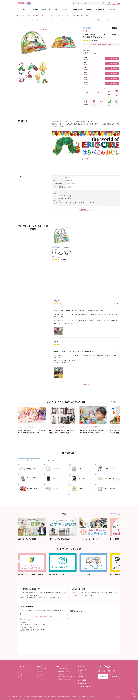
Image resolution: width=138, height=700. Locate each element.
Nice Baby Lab (77, 9)
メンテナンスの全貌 (62, 668)
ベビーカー (20, 674)
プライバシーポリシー (17, 696)
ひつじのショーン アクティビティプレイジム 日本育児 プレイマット (61, 254)
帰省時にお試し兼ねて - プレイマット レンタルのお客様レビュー (74, 351)
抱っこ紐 (39, 674)
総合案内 (46, 696)
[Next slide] (120, 414)
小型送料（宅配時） (71, 183)
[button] (88, 3)
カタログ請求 (112, 9)
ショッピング (46, 9)
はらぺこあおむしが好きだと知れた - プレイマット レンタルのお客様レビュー (78, 310)
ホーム (23, 9)
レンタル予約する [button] (112, 58)
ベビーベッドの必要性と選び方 (64, 679)
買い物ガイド (100, 9)
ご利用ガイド (82, 677)
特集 (56, 9)
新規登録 (115, 676)
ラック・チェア (22, 671)
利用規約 (27, 696)
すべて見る (114, 402)
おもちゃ (35, 15)
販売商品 (39, 666)
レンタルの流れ (60, 674)
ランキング (65, 9)
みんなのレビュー (83, 670)
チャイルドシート (22, 676)
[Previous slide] (18, 414)
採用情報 (92, 696)
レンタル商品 (34, 9)
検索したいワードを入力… (80, 3)
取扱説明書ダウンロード (87, 210)
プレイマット (44, 15)
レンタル (29, 460)
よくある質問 (82, 680)
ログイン (103, 676)
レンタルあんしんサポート (63, 671)
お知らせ (89, 9)
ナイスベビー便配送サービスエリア (66, 676)
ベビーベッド (21, 668)
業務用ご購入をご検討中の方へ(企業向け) (60, 696)
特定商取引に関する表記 (36, 696)
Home (18, 15)
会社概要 (8, 696)
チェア (39, 676)
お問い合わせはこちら (45, 616)
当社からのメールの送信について (80, 696)
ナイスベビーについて (84, 687)
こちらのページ (45, 598)
